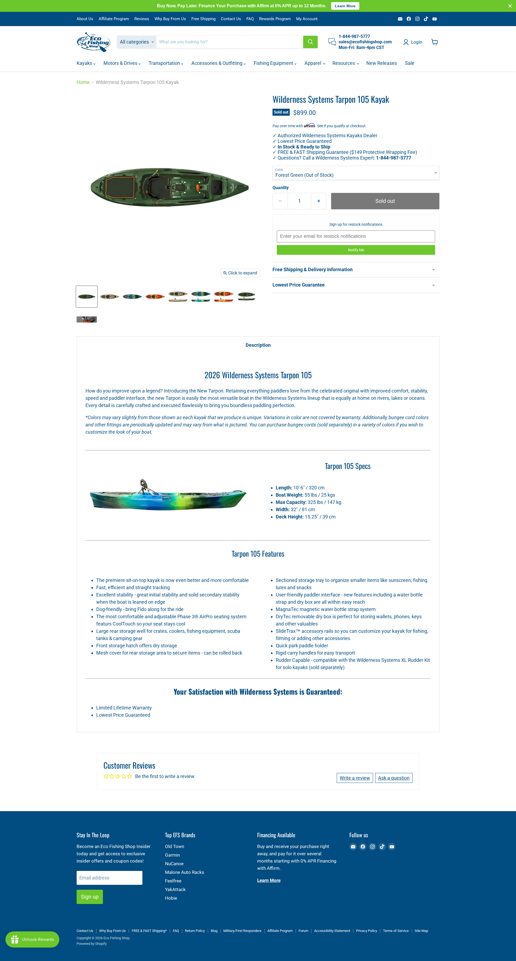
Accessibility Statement (332, 931)
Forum (303, 931)
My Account (307, 19)
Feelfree (173, 881)
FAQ (250, 19)
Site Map (421, 931)
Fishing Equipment (274, 63)
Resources (344, 63)
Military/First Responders (242, 931)
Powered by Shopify (92, 944)
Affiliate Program (114, 19)
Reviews (141, 19)
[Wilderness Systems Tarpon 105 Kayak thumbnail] (86, 296)
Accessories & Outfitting (217, 63)
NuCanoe (174, 863)
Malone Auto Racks (184, 872)
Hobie (171, 898)
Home (83, 82)
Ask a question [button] (394, 778)
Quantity (281, 187)
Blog (214, 931)
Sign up (90, 896)
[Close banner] (510, 6)
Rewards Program (275, 19)
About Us (85, 19)
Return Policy (195, 931)
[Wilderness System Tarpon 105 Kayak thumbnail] (178, 296)
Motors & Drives (120, 63)
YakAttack (175, 889)
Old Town (174, 846)
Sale (409, 63)
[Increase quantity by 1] (318, 201)
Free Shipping (203, 19)
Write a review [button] (355, 778)
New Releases (381, 63)
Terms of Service (396, 931)
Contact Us (231, 19)
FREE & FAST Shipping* (149, 931)
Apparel (313, 63)
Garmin (172, 855)
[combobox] (229, 42)
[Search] (310, 42)
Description (258, 345)
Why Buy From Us (170, 19)
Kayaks (85, 63)
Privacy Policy (366, 931)
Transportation (165, 63)
